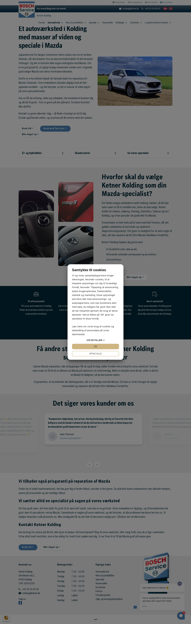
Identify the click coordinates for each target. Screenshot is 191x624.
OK (95, 346)
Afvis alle (95, 353)
